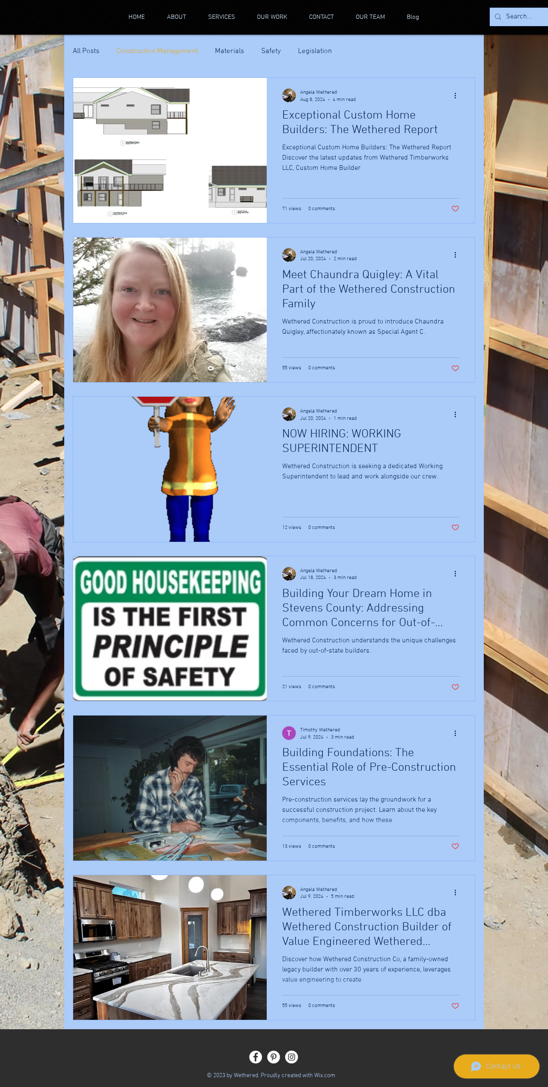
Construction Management (157, 51)
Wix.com (324, 1075)
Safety (271, 51)
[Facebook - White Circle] (255, 1057)
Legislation (315, 51)
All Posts (86, 51)
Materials (229, 51)
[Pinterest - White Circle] (273, 1057)
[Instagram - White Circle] (291, 1057)
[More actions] (458, 95)
